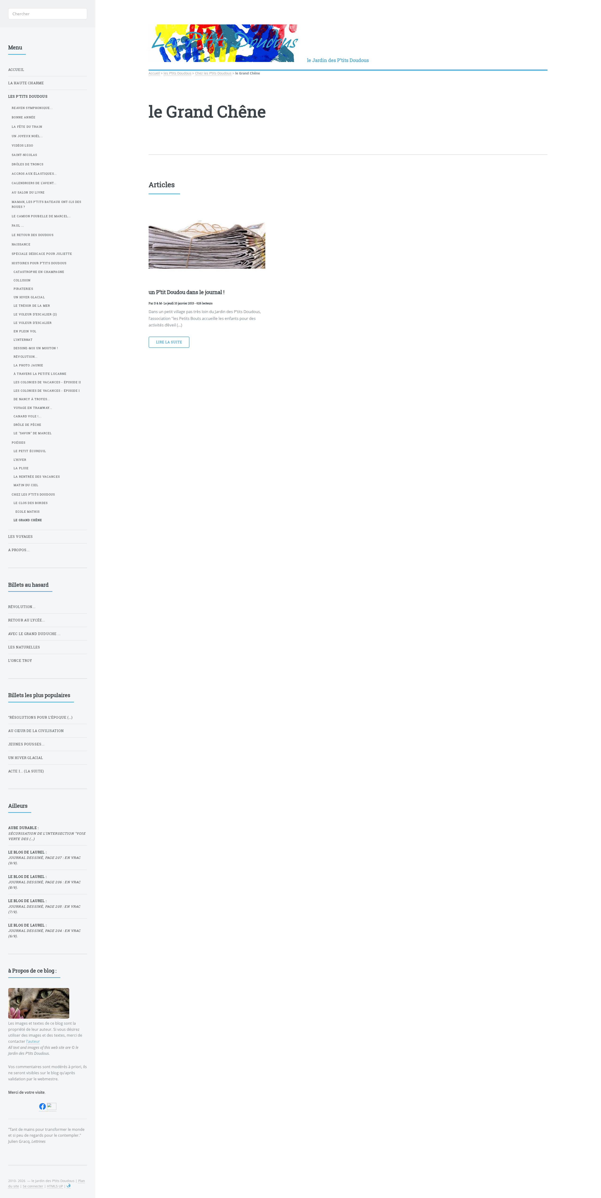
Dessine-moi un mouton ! (36, 348)
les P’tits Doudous (177, 73)
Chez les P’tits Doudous (213, 73)
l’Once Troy (20, 660)
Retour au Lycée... (26, 620)
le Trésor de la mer (32, 305)
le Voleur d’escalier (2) (35, 314)
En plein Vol (25, 331)
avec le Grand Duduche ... (34, 634)
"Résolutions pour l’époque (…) (40, 717)
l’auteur (33, 1041)
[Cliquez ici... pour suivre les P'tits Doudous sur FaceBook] (43, 1108)
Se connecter (33, 1186)
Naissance (21, 244)
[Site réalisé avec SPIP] (68, 1186)
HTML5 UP (55, 1186)
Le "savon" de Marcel (33, 433)
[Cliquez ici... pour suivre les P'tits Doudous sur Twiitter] (51, 1108)
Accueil (154, 73)
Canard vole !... (28, 416)
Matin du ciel (26, 485)
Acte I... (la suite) (26, 771)
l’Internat (23, 339)
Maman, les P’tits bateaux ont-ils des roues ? (46, 204)
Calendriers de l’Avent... (34, 183)
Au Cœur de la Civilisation (36, 731)
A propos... (19, 550)
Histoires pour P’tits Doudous (39, 263)
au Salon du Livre (28, 192)
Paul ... (18, 225)
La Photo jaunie (28, 365)
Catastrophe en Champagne (39, 272)
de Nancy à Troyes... (32, 399)
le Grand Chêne (28, 520)
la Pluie (21, 468)
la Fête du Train (27, 126)
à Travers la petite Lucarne (40, 374)
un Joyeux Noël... (27, 136)
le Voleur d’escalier (33, 323)
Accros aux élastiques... (34, 173)
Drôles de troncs (27, 164)
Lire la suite (169, 342)
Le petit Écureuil (30, 451)
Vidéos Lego (22, 145)
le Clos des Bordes (31, 503)
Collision (22, 280)
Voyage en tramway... (33, 408)
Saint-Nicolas (24, 155)
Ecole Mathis (27, 511)
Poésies (18, 442)
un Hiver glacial (29, 297)
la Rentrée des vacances (37, 476)
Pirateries (23, 289)
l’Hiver (20, 459)
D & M (158, 303)
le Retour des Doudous (33, 235)
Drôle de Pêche (27, 424)
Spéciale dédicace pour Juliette (42, 254)
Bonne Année (23, 117)
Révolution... (26, 356)
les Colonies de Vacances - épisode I (47, 390)
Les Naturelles (24, 647)
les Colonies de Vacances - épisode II (47, 382)
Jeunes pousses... (26, 744)
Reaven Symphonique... (32, 108)
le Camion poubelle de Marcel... (41, 216)
